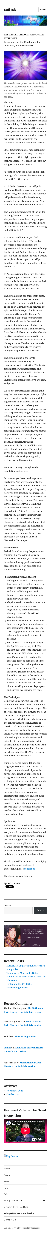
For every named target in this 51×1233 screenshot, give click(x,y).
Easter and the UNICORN (19, 984)
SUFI (6, 1181)
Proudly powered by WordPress (27, 1228)
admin (7, 1047)
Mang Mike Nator (13, 1200)
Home (7, 1168)
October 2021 (13, 1094)
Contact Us (10, 1220)
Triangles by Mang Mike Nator (22, 973)
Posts (7, 1175)
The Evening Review (17, 987)
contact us (29, 868)
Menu (43, 9)
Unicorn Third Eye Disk (16, 1207)
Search (7, 905)
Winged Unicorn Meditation (19, 1213)
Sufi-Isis (10, 9)
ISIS (6, 1188)
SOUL (7, 1194)
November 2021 (15, 1090)
